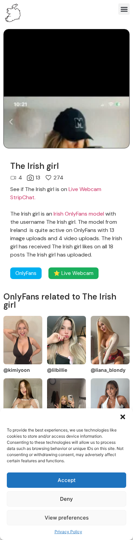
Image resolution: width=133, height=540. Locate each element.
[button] (122, 416)
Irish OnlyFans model (79, 213)
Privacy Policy (68, 531)
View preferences (67, 517)
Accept (67, 480)
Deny (66, 499)
